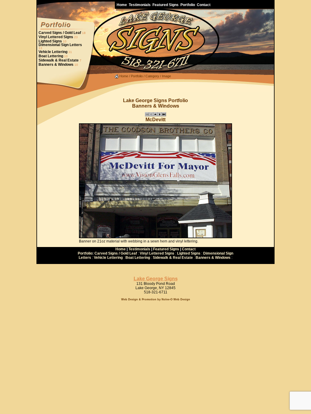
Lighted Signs (50, 41)
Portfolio (137, 76)
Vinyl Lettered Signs (56, 37)
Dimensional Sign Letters (60, 45)
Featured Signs (166, 249)
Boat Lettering (51, 56)
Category (152, 76)
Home (123, 76)
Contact (189, 249)
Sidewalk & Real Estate (59, 60)
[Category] (155, 115)
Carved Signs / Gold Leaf (60, 33)
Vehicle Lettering (53, 52)
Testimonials (139, 249)
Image (166, 76)
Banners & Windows (56, 64)
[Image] (160, 115)
